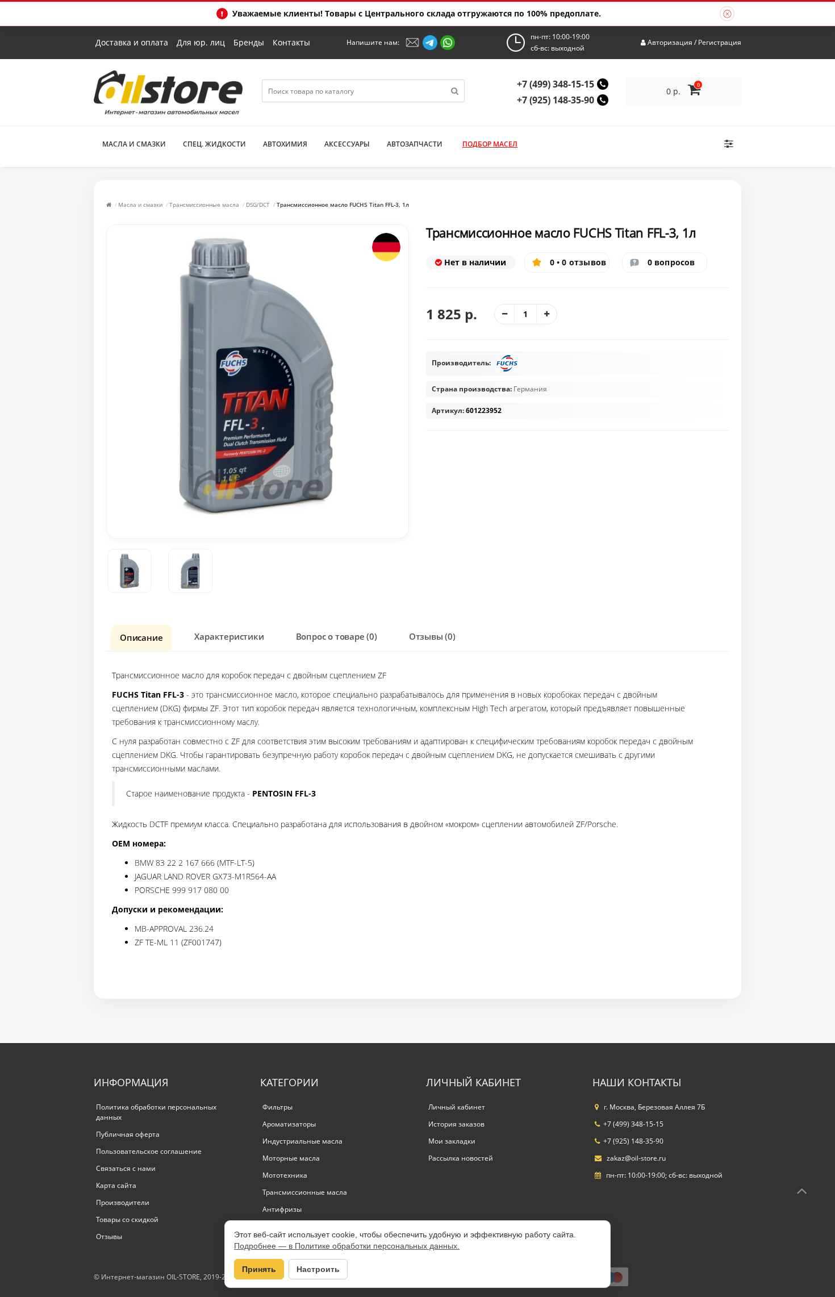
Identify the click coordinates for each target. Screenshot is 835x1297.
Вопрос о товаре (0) (336, 636)
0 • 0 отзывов (578, 262)
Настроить (318, 1269)
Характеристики (229, 636)
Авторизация (670, 42)
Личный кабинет (456, 1107)
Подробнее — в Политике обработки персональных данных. (347, 1245)
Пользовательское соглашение (149, 1151)
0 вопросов (671, 262)
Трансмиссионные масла (204, 204)
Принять (259, 1269)
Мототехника (284, 1175)
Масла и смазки (134, 144)
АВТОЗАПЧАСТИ (414, 144)
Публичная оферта (128, 1134)
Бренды (248, 42)
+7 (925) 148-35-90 (555, 100)
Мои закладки (451, 1141)
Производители (122, 1202)
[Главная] (108, 204)
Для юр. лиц (201, 42)
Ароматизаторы (289, 1124)
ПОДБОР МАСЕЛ (489, 144)
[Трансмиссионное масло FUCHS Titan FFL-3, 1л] (129, 571)
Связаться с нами (126, 1168)
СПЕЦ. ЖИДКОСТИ (214, 144)
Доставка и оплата (131, 42)
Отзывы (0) (432, 636)
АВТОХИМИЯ (285, 144)
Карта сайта (116, 1185)
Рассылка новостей (460, 1158)
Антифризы (282, 1209)
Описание (141, 637)
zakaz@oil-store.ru (635, 1158)
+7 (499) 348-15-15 (555, 84)
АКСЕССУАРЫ (347, 144)
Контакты (291, 42)
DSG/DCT (258, 204)
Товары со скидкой (127, 1219)
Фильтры (277, 1107)
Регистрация (719, 42)
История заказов (456, 1124)
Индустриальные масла (302, 1141)
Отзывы (109, 1236)
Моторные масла (291, 1158)
